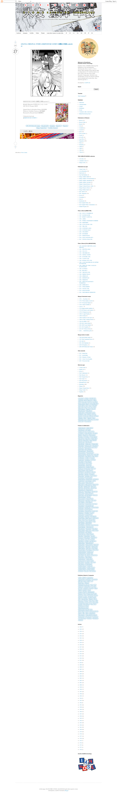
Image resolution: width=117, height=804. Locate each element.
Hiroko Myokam (88, 447)
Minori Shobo (91, 600)
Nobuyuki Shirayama (88, 509)
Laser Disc (81, 139)
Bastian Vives (85, 435)
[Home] (15, 143)
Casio (95, 584)
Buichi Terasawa (92, 435)
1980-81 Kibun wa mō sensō (85, 317)
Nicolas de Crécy (88, 504)
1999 (81, 687)
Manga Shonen (89, 410)
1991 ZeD (81, 341)
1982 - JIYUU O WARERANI (86, 213)
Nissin (90, 602)
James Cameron (95, 456)
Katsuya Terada (88, 463)
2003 (81, 678)
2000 (81, 685)
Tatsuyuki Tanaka (82, 549)
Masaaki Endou (87, 488)
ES (92, 33)
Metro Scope (81, 600)
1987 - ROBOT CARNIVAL (85, 217)
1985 (81, 718)
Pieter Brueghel (93, 516)
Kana (84, 593)
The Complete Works (83, 202)
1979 (81, 731)
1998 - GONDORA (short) (85, 228)
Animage (86, 398)
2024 (81, 631)
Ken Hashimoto (88, 472)
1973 (81, 745)
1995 (81, 696)
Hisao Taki (96, 454)
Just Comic (90, 407)
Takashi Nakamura (89, 544)
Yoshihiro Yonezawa (91, 567)
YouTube (32, 33)
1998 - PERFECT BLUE (84, 274)
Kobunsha (80, 597)
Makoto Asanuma (82, 482)
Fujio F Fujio (88, 438)
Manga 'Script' (82, 390)
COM (80, 401)
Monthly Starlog (81, 412)
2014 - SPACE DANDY (84, 290)
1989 (81, 709)
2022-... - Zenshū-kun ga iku (85, 330)
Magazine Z (58, 125)
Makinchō (93, 409)
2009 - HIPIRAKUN (84, 284)
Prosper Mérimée (81, 518)
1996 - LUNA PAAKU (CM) (85, 224)
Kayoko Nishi (88, 465)
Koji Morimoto (81, 477)
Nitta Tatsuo (95, 504)
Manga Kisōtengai (82, 410)
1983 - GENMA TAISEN (85, 254)
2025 (81, 629)
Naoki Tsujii (93, 500)
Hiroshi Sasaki (81, 449)
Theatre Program (82, 206)
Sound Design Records (94, 611)
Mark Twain (81, 488)
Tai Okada (86, 541)
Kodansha (52, 125)
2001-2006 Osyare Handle (85, 325)
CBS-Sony (87, 583)
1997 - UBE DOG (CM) (84, 272)
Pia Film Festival (81, 606)
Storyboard (81, 201)
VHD (80, 148)
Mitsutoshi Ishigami (82, 496)
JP (66, 33)
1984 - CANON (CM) (84, 258)
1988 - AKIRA (82, 219)
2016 (81, 649)
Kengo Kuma (81, 474)
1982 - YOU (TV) (83, 251)
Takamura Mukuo (82, 544)
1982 (81, 725)
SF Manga (96, 416)
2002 (81, 680)
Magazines (65, 125)
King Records (81, 595)
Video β (81, 152)
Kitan (95, 407)
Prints (80, 142)
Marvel (95, 599)
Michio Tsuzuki (81, 493)
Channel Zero (81, 586)
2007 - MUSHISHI (83, 233)
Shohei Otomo (88, 530)
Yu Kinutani (81, 571)
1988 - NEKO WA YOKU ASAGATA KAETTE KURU (87, 266)
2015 (81, 651)
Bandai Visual (90, 581)
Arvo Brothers (81, 433)
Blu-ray (81, 120)
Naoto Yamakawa (82, 502)
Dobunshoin (86, 588)
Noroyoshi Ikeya (88, 511)
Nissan (86, 602)
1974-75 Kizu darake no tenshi (86, 300)
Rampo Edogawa (89, 518)
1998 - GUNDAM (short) (85, 230)
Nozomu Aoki (94, 511)
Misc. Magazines (83, 193)
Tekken (86, 613)
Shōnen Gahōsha (81, 611)
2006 (81, 671)
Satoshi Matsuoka (94, 525)
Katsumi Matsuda (82, 463)
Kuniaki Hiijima (89, 479)
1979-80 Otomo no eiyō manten (86, 310)
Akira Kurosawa (81, 429)
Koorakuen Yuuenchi (92, 597)
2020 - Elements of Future (85, 357)
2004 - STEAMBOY (83, 231)
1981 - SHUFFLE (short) (84, 249)
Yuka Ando (86, 571)
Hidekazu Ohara (95, 443)
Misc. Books (82, 191)
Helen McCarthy (81, 443)
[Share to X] (28, 131)
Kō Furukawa (95, 479)
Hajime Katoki (86, 440)
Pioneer (87, 606)
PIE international (87, 604)
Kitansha (95, 595)
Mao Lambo (81, 486)
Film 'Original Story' (83, 377)
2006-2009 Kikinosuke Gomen (33, 125)
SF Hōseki (91, 416)
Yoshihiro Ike (89, 565)
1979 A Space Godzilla (84, 304)
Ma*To (94, 481)
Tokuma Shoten (92, 613)
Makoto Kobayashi (89, 482)
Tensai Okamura (89, 549)
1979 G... (81, 306)
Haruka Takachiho (93, 440)
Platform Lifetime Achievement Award (85, 609)
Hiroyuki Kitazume (90, 452)
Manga (80, 386)
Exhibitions (81, 108)
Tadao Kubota (81, 541)
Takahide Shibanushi (89, 542)
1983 (81, 722)
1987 (81, 714)
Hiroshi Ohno (94, 447)
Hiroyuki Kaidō (44, 125)
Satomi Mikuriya (82, 525)
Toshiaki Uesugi (90, 551)
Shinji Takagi (94, 528)
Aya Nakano (95, 433)
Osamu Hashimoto (89, 514)
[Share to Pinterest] (31, 131)
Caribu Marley (86, 436)
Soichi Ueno (81, 537)
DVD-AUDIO (82, 133)
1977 (81, 736)
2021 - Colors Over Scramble (85, 359)
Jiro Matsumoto (81, 458)
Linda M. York (81, 481)
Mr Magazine (81, 414)
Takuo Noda (88, 548)
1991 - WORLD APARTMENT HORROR (88, 220)
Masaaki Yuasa (93, 488)
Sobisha (87, 611)
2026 (81, 627)
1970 (81, 749)
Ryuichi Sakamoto (89, 521)
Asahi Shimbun (90, 577)
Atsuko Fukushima (88, 433)
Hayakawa (85, 590)
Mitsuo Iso (95, 495)
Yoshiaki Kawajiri (88, 564)
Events (80, 110)
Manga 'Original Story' (42, 128)
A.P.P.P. (80, 577)
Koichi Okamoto (94, 475)
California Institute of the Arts (84, 584)
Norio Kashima (81, 511)
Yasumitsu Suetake (90, 560)
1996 (81, 693)
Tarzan (85, 417)
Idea (82, 407)
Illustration (81, 384)
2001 (81, 682)
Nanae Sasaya (87, 500)
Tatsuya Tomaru (94, 548)
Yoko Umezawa (81, 564)
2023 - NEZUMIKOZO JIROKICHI (87, 292)
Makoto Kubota (81, 484)
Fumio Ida (80, 440)
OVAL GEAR (95, 602)
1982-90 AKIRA (83, 321)
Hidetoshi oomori (88, 445)
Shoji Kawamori (81, 532)
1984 (81, 720)
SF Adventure (85, 416)
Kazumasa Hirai (87, 468)
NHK (97, 600)
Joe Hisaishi (92, 458)
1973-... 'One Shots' (83, 299)
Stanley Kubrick (87, 537)
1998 (81, 689)
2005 (81, 673)
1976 (81, 738)
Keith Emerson (81, 472)
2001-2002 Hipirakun (84, 343)
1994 (81, 698)
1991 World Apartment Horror (86, 339)
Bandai (85, 581)
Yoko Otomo (93, 562)
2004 (81, 676)
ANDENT (84, 577)
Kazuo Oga (93, 468)
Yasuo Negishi (81, 562)
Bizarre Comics (81, 583)
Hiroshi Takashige (88, 449)
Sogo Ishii (93, 535)
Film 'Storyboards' (83, 380)
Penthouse (89, 414)
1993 (81, 700)
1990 (81, 707)
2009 (81, 664)
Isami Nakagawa (88, 456)
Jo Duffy (87, 458)
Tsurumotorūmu (81, 616)
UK (77, 33)
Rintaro (80, 519)
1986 (81, 716)
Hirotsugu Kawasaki (82, 451)
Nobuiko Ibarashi (95, 507)
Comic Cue (90, 401)
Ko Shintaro (87, 475)
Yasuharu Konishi (82, 558)
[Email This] (25, 131)
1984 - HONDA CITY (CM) (85, 260)
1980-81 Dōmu (82, 315)
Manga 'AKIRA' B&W (84, 176)
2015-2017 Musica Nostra (85, 328)
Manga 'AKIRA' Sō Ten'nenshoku (86, 178)
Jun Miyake (93, 459)
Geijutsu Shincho (82, 405)
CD (80, 126)
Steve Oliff (87, 539)
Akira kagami (88, 429)
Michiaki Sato (94, 491)
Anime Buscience (92, 398)
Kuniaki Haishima (82, 479)
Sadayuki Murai (88, 523)
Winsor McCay (81, 557)
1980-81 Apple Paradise (84, 314)
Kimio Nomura (81, 475)
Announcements (82, 104)
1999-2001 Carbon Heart (84, 323)
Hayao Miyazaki (88, 442)
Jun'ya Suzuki (81, 461)
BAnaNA (80, 435)
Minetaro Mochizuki (89, 493)
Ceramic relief (82, 367)
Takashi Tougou (81, 546)
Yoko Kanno (87, 562)
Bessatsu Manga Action (88, 400)
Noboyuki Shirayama (89, 505)
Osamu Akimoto (81, 514)
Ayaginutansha (94, 579)
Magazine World (85, 599)
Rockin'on (80, 416)
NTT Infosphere (81, 602)
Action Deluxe (81, 398)
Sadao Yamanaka (81, 523)
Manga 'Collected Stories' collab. (86, 186)
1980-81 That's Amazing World (86, 319)
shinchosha (81, 620)
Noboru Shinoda (81, 505)
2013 (81, 656)
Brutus (95, 400)
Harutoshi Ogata (81, 442)
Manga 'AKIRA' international (85, 180)
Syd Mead (92, 539)
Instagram (25, 33)
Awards (81, 106)
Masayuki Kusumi (82, 489)
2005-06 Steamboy (83, 345)
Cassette (81, 129)
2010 (81, 662)
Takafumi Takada (81, 542)
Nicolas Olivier (81, 504)
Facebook (19, 33)
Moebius (88, 496)
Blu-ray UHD (82, 122)
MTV (80, 599)
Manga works (82, 162)
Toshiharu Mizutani (82, 553)
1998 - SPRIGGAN (83, 276)
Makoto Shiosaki (88, 484)
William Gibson (94, 555)
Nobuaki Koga (81, 507)
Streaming (81, 144)
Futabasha (91, 588)
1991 (81, 705)
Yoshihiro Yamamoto (82, 567)
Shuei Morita (81, 535)
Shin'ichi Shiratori (90, 527)
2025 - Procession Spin (84, 361)
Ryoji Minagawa (81, 521)
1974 (81, 743)
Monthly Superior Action (90, 412)
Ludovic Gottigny (88, 481)
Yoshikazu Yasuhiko (90, 569)
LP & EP (81, 137)
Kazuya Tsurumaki (82, 470)
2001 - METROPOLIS (84, 278)
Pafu (85, 414)
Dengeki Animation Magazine (84, 403)
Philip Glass (87, 516)
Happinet (80, 590)
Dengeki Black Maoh (94, 403)
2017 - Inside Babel (83, 355)
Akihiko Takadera (89, 428)
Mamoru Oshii (95, 484)
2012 (81, 658)
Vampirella (89, 417)
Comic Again (84, 401)
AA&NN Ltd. (87, 82)
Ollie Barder (87, 512)
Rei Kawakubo (95, 518)
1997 (81, 691)
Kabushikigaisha (91, 592)
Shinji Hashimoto (82, 528)
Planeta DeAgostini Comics (83, 607)
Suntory (80, 613)
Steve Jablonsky (81, 539)
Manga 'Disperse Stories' (84, 188)
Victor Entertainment (82, 618)
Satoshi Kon (88, 525)
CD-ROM (81, 128)
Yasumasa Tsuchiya (82, 560)
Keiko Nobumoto (89, 470)
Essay (80, 371)
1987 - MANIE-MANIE (84, 215)
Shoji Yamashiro (88, 532)
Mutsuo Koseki (81, 500)
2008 (81, 667)
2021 (81, 638)
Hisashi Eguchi (81, 456)
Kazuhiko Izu (81, 468)
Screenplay (81, 197)
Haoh (79, 407)
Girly (87, 405)
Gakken (95, 588)
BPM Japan (81, 581)
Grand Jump (94, 405)
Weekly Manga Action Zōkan (93, 419)
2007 (81, 669)
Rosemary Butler (92, 519)
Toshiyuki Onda (90, 553)
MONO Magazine (82, 409)
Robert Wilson (85, 519)
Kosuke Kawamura (88, 477)
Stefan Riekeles (94, 537)
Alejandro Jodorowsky (83, 431)
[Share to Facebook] (30, 131)
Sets (80, 199)
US (70, 33)
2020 (81, 640)
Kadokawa (80, 593)
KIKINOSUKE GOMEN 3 (30, 118)
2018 (81, 644)
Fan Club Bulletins (83, 175)
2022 (81, 635)
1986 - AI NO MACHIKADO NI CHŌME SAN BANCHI (88, 262)
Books (80, 124)
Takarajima (80, 417)
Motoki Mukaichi (90, 498)
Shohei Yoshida (95, 530)
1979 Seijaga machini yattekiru (86, 308)
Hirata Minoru (95, 445)
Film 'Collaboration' (83, 373)
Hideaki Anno (88, 443)
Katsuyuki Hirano (82, 465)
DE (81, 33)
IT (88, 33)
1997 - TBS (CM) (83, 226)
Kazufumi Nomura (82, 466)
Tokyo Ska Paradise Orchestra (91, 614)
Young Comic (81, 421)
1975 (81, 740)
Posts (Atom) (24, 152)
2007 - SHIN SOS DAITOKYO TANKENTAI (86, 282)
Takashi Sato (96, 544)
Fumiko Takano (94, 438)
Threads (43, 33)
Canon (91, 584)
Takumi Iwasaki (94, 546)
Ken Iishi (93, 472)
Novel (80, 195)
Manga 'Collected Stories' (84, 184)
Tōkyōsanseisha (88, 616)
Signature (81, 391)
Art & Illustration (83, 171)
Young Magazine (88, 421)
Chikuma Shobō (87, 586)
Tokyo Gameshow (82, 614)
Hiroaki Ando (81, 447)
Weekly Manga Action (82, 419)
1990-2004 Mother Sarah (84, 337)
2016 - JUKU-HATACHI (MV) (86, 237)
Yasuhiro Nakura (89, 558)
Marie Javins (93, 486)
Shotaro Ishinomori (82, 534)
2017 (81, 647)
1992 (81, 702)
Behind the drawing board (84, 113)
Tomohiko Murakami (82, 551)
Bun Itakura (81, 436)
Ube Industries (95, 616)
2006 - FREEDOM (83, 279)
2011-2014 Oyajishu (83, 327)
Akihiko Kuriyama (82, 428)
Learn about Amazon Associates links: (55, 33)
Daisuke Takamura (93, 436)
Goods (80, 135)
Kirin (86, 595)
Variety (93, 417)
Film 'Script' (81, 378)
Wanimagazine (95, 618)
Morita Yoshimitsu (82, 498)
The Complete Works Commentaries (87, 204)
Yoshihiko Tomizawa (52, 128)
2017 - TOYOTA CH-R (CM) (85, 239)
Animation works (83, 160)
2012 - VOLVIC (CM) (84, 288)
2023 (81, 633)
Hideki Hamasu (81, 445)
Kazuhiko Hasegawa (90, 466)
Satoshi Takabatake (82, 527)
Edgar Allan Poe (81, 438)
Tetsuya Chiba (95, 549)
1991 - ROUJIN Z (83, 270)
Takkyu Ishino (88, 546)
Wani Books (89, 618)
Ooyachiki (92, 512)
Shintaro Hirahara (82, 530)
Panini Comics (93, 604)
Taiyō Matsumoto (93, 541)
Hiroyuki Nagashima (82, 454)
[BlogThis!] (26, 131)
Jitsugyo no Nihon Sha (83, 592)
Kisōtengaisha (90, 595)
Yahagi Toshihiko (88, 557)
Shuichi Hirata (87, 535)
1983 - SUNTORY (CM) (84, 256)
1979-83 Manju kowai (84, 312)
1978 (81, 734)
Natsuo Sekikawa (89, 502)
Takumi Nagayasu (82, 548)
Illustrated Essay (82, 382)
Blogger (66, 790)
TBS (83, 613)
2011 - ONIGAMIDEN (84, 286)
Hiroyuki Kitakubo (82, 452)
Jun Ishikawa (87, 459)
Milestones (81, 102)
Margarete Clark (87, 486)
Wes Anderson (87, 555)
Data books (81, 173)
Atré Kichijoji (88, 579)
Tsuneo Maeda (81, 555)
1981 (81, 727)
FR (85, 33)
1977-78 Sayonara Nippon (85, 302)
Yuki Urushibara (92, 571)
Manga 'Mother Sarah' (84, 189)
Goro (90, 405)
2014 (81, 653)
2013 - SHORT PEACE (84, 235)
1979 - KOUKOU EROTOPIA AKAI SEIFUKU (87, 246)
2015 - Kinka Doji (83, 353)
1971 (81, 747)
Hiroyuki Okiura (90, 454)
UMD (80, 146)
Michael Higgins (88, 491)
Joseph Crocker (81, 459)
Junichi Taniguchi (88, 461)
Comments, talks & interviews (85, 111)
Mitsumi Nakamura (88, 495)
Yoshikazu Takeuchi (82, 569)
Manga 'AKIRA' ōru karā (84, 182)
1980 (81, 729)
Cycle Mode (95, 401)
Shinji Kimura (88, 528)
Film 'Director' (82, 375)
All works (81, 158)
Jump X (85, 407)
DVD (80, 131)
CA (73, 33)
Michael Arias (81, 491)
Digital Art (81, 369)
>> (87, 79)
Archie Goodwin (91, 431)
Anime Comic (82, 169)
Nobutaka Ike (81, 509)
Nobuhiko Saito (88, 507)
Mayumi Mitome (89, 489)
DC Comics (81, 588)
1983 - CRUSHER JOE (84, 253)
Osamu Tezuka (81, 516)
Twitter (37, 33)
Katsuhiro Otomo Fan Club (91, 593)
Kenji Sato (86, 474)
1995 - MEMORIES (83, 222)
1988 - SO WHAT (83, 268)
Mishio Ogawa (81, 495)
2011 (81, 660)
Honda (89, 590)
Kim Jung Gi (91, 474)
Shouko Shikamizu (90, 534)
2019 (81, 642)
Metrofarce (86, 600)
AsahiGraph (81, 400)
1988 (81, 711)
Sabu (94, 521)
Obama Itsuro (81, 512)
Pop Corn (94, 414)
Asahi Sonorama (81, 579)
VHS (80, 150)
